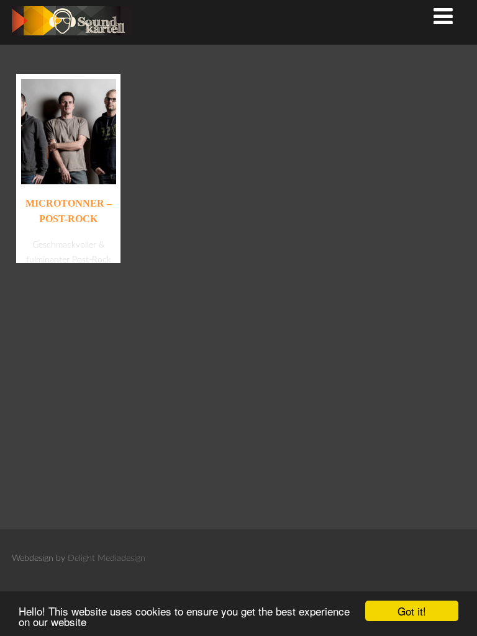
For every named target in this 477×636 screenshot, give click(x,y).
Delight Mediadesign (106, 558)
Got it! (412, 611)
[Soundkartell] (72, 38)
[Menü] (443, 17)
